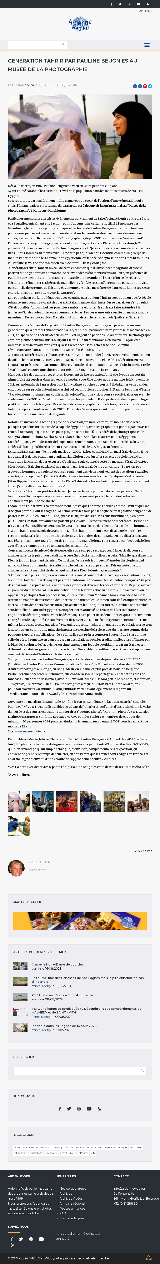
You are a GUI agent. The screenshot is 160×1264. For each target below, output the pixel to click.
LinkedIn (140, 86)
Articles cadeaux (115, 1147)
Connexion (145, 11)
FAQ (63, 1213)
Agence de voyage (26, 1147)
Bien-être (20, 1153)
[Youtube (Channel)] (138, 4)
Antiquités (61, 1147)
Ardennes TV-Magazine (86, 1147)
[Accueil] (80, 31)
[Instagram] (129, 4)
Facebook (135, 86)
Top (149, 1259)
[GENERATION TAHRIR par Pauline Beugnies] (19, 801)
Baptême (136, 1147)
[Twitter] (120, 4)
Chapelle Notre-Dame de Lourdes (57, 964)
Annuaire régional (72, 1203)
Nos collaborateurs (73, 1188)
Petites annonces (72, 1208)
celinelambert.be (97, 1258)
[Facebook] (111, 4)
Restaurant (68, 1153)
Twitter (150, 86)
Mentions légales (72, 1218)
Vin (93, 1153)
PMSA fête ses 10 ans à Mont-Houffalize (62, 995)
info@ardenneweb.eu (129, 1188)
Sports (83, 1153)
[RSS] (147, 4)
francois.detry (41, 986)
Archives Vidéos (71, 1198)
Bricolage (36, 1153)
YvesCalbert (36, 85)
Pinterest (145, 86)
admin (36, 968)
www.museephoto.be (30, 731)
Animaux (46, 1147)
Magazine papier (79, 921)
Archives (66, 1193)
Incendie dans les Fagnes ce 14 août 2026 (64, 1026)
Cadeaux (51, 1153)
